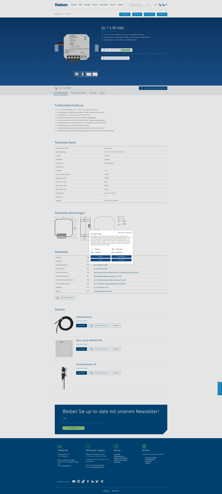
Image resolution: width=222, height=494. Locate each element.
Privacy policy (121, 232)
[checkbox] (92, 249)
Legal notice (128, 232)
